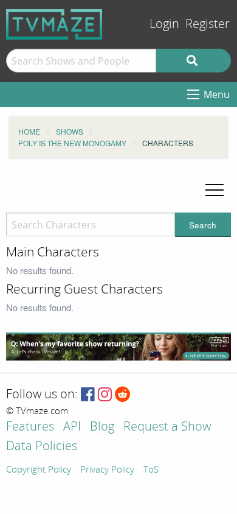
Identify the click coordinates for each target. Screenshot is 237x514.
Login (164, 24)
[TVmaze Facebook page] (88, 395)
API (72, 427)
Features (30, 427)
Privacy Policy (107, 470)
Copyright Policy (38, 470)
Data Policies (41, 446)
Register (207, 24)
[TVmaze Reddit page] (123, 395)
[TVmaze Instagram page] (105, 395)
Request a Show (167, 427)
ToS (151, 470)
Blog (102, 427)
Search (202, 225)
